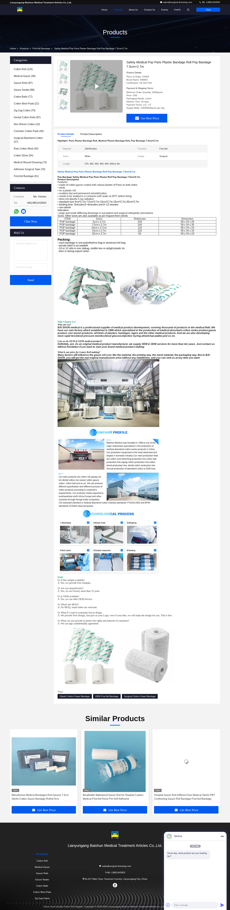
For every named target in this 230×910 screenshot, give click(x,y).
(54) (23, 155)
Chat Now (30, 221)
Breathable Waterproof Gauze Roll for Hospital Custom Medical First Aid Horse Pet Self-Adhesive (42, 797)
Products (118, 9)
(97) (23, 83)
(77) (23, 96)
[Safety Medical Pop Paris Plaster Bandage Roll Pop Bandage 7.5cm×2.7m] (96, 86)
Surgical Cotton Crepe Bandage (140, 696)
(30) (25, 76)
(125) (23, 69)
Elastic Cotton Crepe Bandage (75, 696)
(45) (26, 148)
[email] (23, 211)
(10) (27, 124)
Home (104, 9)
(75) (24, 110)
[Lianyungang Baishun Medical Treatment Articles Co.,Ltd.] (20, 9)
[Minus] (222, 836)
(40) (29, 131)
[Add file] (168, 905)
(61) (26, 176)
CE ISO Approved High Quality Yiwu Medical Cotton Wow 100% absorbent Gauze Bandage (186, 797)
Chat (208, 9)
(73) (30, 162)
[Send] (222, 905)
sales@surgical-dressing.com (178, 2)
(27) (28, 140)
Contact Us (149, 9)
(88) (24, 89)
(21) (26, 103)
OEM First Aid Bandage (106, 696)
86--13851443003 (211, 2)
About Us (133, 9)
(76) (29, 169)
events (164, 9)
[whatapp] (16, 211)
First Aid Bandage (41, 48)
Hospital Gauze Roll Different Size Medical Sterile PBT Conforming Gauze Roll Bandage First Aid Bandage (113, 797)
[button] (63, 108)
